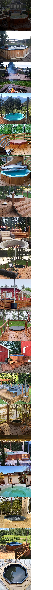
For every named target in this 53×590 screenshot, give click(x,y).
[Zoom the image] (15, 15)
